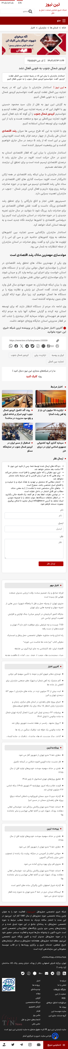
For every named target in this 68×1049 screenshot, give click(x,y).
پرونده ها (36, 985)
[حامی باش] (4, 1045)
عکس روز (36, 1015)
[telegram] (27, 346)
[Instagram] (30, 1045)
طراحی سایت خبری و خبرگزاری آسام (37, 1036)
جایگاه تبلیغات (59, 989)
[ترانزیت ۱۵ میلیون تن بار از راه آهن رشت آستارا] (50, 399)
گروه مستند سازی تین (57, 1015)
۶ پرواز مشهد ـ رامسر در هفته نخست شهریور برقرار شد (36, 723)
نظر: (61, 536)
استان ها (54, 28)
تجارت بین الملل (56, 361)
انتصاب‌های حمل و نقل (30, 1019)
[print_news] (57, 346)
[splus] (28, 973)
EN (19, 3)
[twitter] (21, 346)
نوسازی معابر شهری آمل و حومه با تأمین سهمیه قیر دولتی (34, 674)
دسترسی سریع (54, 1045)
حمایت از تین (60, 994)
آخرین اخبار (53, 666)
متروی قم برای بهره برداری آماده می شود (42, 864)
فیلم (38, 1011)
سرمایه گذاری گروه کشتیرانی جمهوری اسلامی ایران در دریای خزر (51, 447)
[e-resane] (8, 984)
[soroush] (38, 346)
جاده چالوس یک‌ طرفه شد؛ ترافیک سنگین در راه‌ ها (38, 729)
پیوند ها (62, 1007)
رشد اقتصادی (9, 131)
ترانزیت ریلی (40, 355)
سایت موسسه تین (58, 1011)
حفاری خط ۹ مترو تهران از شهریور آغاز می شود (40, 755)
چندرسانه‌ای (35, 989)
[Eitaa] (40, 973)
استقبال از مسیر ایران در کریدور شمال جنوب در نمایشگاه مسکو (18, 447)
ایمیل (60, 523)
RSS (64, 998)
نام (61, 510)
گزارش (38, 998)
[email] (46, 973)
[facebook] (16, 346)
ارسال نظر (51, 563)
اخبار (33, 28)
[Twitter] (12, 1045)
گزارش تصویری (34, 1006)
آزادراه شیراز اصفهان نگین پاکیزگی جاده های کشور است (36, 885)
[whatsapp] (11, 346)
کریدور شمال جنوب (44, 114)
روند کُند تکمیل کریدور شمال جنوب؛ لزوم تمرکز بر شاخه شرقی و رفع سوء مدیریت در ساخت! (18, 414)
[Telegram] (21, 1045)
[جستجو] (30, 11)
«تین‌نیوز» (31, 911)
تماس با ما (62, 985)
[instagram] (58, 973)
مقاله (38, 993)
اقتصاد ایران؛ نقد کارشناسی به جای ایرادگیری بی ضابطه (39, 648)
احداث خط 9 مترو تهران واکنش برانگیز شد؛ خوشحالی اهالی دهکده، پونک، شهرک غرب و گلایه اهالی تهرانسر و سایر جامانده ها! (35, 810)
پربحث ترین (53, 829)
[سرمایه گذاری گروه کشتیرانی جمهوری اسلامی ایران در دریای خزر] (50, 431)
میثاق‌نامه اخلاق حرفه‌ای (56, 1002)
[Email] (39, 1045)
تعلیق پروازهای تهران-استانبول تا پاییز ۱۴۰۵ (41, 779)
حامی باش (36, 1023)
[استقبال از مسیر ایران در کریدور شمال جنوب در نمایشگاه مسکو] (17, 431)
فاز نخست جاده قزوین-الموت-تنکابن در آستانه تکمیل (37, 761)
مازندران (42, 28)
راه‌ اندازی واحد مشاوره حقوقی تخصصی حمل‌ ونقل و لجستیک (35, 635)
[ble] (32, 346)
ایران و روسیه (58, 355)
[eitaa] (50, 346)
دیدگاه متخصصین (33, 1002)
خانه (64, 28)
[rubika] (43, 346)
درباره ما (63, 980)
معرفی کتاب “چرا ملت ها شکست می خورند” (43, 642)
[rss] (64, 973)
